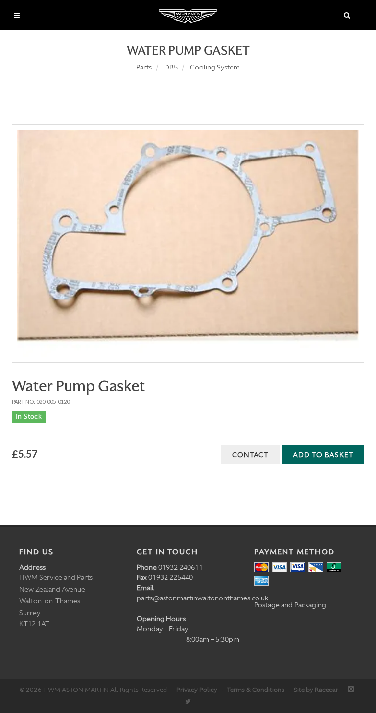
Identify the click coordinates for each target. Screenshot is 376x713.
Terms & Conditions (255, 690)
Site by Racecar (316, 690)
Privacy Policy (196, 690)
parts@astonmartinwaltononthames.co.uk (202, 598)
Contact (250, 454)
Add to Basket (323, 454)
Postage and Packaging (290, 604)
